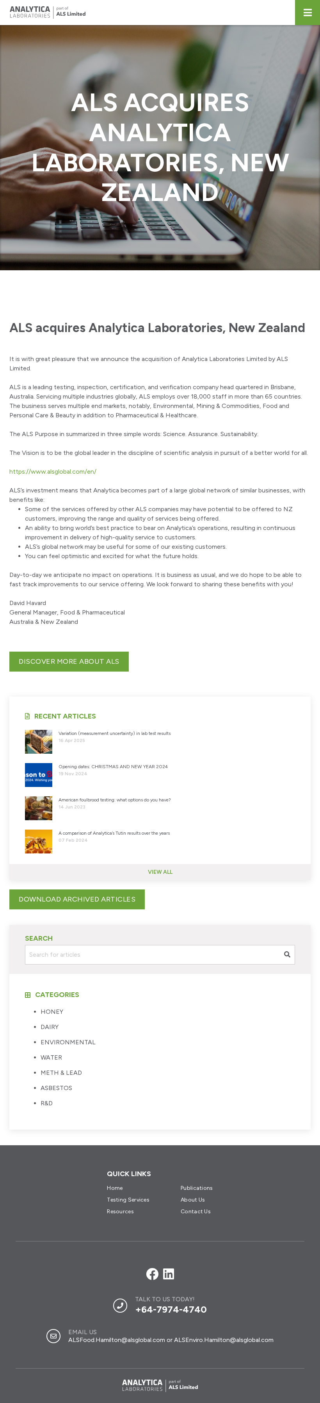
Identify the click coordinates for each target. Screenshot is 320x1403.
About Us (193, 1199)
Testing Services (128, 1199)
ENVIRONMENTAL (68, 1042)
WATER (51, 1057)
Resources (120, 1211)
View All (160, 872)
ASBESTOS (56, 1088)
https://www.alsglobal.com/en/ (52, 471)
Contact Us (196, 1211)
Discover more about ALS (69, 661)
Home (115, 1188)
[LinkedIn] (168, 1274)
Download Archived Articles (77, 899)
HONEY (52, 1011)
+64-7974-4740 (171, 1309)
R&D (47, 1103)
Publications (197, 1188)
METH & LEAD (61, 1072)
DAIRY (50, 1027)
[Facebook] (152, 1274)
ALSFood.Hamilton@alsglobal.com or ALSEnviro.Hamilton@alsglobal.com (171, 1340)
